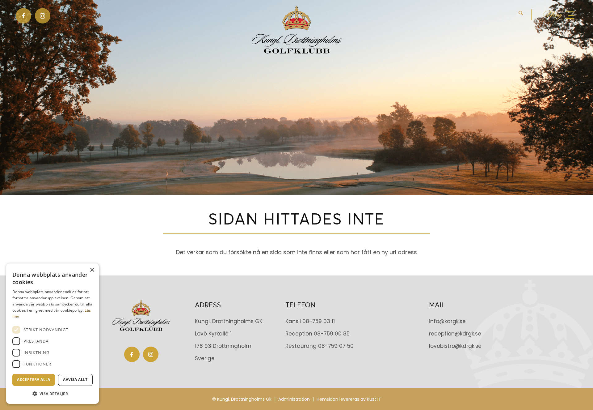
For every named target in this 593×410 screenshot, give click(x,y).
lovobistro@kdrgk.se (455, 346)
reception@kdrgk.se (455, 333)
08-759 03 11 (318, 321)
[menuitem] (525, 14)
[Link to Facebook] (23, 15)
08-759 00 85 (332, 333)
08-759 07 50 (336, 346)
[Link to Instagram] (42, 15)
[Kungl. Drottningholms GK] (297, 30)
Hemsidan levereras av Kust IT (349, 399)
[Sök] (521, 14)
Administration (294, 399)
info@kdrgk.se (447, 321)
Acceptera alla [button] (33, 379)
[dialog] (52, 333)
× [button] (92, 270)
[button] (52, 394)
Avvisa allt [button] (75, 379)
